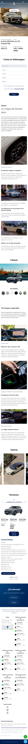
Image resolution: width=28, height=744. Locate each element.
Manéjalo (14, 602)
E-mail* (4, 70)
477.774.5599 (20, 681)
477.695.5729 (7, 657)
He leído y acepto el (15, 88)
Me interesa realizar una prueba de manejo (15, 86)
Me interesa (14, 10)
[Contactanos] (22, 2)
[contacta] (7, 627)
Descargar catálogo (14, 533)
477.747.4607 (20, 627)
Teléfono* (4, 81)
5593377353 (7, 684)
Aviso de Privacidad (19, 88)
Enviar (14, 94)
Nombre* (4, 73)
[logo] (14, 4)
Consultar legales (14, 579)
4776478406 (20, 660)
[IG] (7, 710)
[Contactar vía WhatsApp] (25, 737)
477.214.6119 (20, 657)
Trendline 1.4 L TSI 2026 (14, 501)
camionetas (7, 730)
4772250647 (7, 660)
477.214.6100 (20, 624)
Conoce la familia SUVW (8, 573)
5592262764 (20, 631)
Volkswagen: (21, 729)
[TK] (7, 713)
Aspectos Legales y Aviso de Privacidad (9, 729)
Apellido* (4, 77)
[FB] (7, 707)
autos (2, 730)
